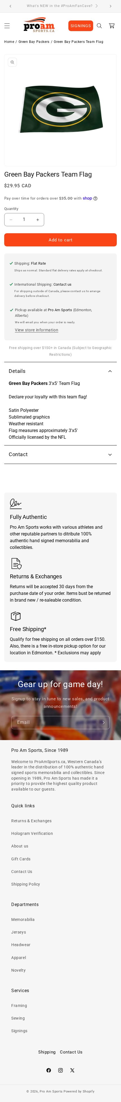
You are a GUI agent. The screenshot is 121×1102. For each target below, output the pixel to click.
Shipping (47, 1052)
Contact (18, 454)
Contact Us (21, 871)
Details (17, 371)
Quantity (11, 209)
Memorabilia (23, 919)
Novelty (18, 970)
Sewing (18, 1018)
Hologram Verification (32, 833)
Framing (19, 1005)
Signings (19, 1031)
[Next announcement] (110, 6)
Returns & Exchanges (31, 821)
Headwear (21, 944)
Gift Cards (21, 859)
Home (9, 42)
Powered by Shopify (79, 1091)
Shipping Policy (25, 884)
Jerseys (18, 932)
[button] (7, 26)
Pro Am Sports (51, 1091)
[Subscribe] (103, 722)
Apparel (18, 957)
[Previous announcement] (10, 6)
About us (19, 846)
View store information (36, 330)
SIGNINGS (81, 26)
